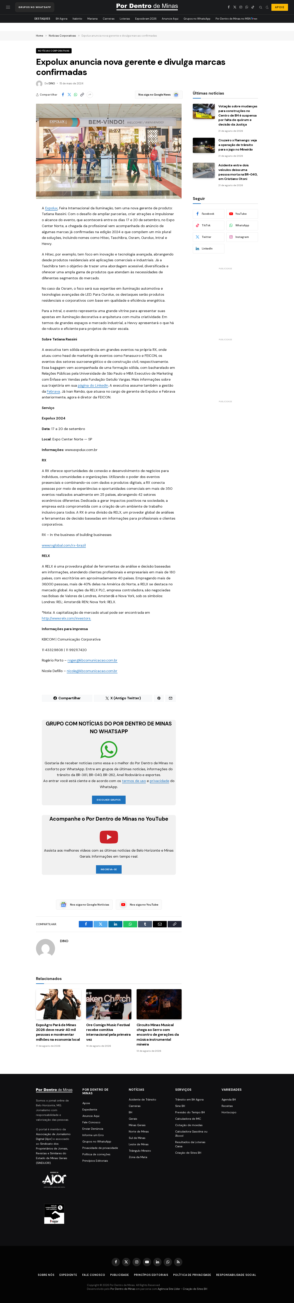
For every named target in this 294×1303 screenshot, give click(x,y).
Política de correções (96, 1154)
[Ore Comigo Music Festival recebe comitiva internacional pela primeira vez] (108, 1004)
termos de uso (134, 781)
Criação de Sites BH (188, 1152)
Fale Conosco (91, 1122)
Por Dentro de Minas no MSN (233, 18)
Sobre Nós (46, 1275)
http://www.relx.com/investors (66, 618)
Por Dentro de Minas (122, 1289)
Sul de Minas (137, 1138)
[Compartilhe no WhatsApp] (76, 95)
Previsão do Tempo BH (190, 1112)
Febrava (53, 391)
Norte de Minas (139, 1131)
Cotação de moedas (189, 1125)
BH (130, 1112)
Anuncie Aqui (170, 18)
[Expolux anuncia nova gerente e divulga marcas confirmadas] (109, 151)
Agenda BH (229, 1099)
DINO (52, 83)
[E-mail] (22, 259)
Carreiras (109, 18)
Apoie (86, 1103)
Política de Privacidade (192, 1275)
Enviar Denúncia (92, 1128)
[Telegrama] (22, 280)
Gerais (133, 1118)
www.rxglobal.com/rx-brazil (64, 545)
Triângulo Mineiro (140, 1150)
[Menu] (8, 7)
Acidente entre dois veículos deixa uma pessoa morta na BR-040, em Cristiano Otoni (238, 172)
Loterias (125, 18)
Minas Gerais (137, 1125)
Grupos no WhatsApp (197, 18)
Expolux (51, 208)
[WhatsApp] (22, 239)
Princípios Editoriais (95, 1160)
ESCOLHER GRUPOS (109, 799)
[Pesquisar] (260, 7)
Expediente (89, 1109)
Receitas (227, 1106)
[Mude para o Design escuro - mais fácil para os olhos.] (267, 7)
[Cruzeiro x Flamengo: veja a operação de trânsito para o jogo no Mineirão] (204, 145)
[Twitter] (22, 229)
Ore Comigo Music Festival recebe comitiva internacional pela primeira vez (108, 1032)
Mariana (92, 18)
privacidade (159, 781)
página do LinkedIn (93, 385)
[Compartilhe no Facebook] (63, 95)
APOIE (279, 7)
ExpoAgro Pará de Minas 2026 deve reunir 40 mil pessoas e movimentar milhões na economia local (58, 1032)
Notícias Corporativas (54, 50)
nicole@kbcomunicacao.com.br (92, 671)
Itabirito (77, 18)
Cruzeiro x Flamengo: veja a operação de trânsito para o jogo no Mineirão (237, 145)
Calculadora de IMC (188, 1118)
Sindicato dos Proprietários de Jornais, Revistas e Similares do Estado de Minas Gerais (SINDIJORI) (52, 1153)
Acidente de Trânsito (142, 1099)
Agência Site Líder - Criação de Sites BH (182, 1289)
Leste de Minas (139, 1144)
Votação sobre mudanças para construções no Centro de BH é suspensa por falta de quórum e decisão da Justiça (237, 115)
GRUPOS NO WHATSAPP (34, 7)
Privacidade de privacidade (100, 1148)
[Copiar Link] (82, 95)
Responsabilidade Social (236, 1275)
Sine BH (180, 1106)
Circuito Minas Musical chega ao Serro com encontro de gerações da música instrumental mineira (158, 1035)
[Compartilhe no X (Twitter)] (69, 95)
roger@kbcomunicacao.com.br (93, 660)
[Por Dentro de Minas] (147, 7)
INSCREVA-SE (109, 869)
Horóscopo (229, 1112)
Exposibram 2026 (146, 18)
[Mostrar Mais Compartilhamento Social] (90, 95)
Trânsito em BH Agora (189, 1099)
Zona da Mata (138, 1157)
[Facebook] (22, 218)
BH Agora (61, 18)
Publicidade (119, 1275)
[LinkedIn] (22, 249)
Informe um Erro (93, 1135)
